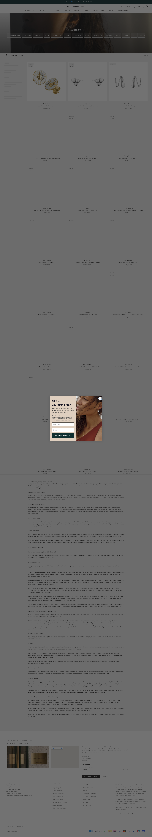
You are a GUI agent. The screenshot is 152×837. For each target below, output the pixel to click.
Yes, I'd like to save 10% (63, 435)
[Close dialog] (100, 398)
